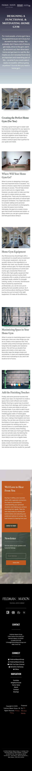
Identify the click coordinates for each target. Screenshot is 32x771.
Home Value (16, 685)
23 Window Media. (24, 710)
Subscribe (16, 562)
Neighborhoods (16, 683)
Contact (16, 689)
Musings (16, 692)
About (16, 687)
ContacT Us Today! (11, 526)
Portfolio (16, 680)
